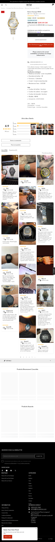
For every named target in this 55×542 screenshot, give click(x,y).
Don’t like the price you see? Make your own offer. (41, 44)
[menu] (2, 5)
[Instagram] (6, 470)
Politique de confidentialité (10, 463)
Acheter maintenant (41, 39)
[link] (9, 397)
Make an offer (8, 536)
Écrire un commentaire (15, 140)
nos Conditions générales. (24, 463)
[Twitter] (15, 470)
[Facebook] (2, 470)
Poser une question (16, 144)
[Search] (6, 5)
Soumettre (39, 456)
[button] (41, 25)
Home (3, 8)
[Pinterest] (11, 470)
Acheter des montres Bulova (14, 8)
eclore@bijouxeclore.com (38, 509)
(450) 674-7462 (36, 507)
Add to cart (40, 35)
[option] (13, 23)
